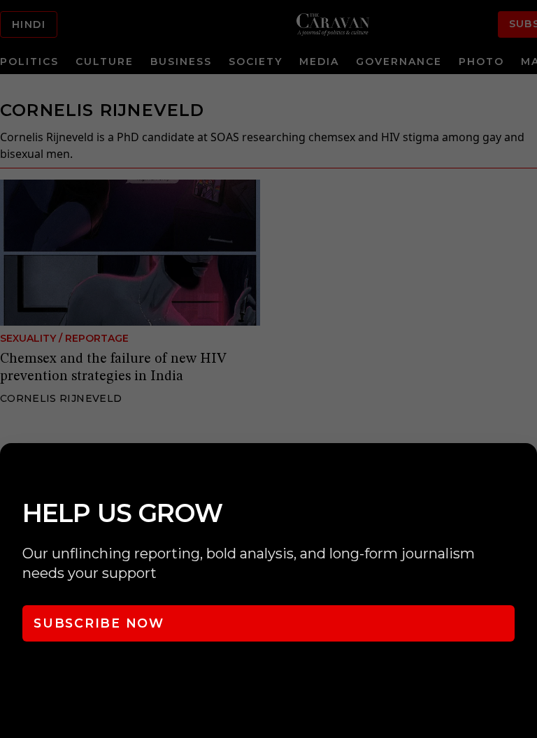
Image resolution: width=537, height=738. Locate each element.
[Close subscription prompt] (523, 472)
